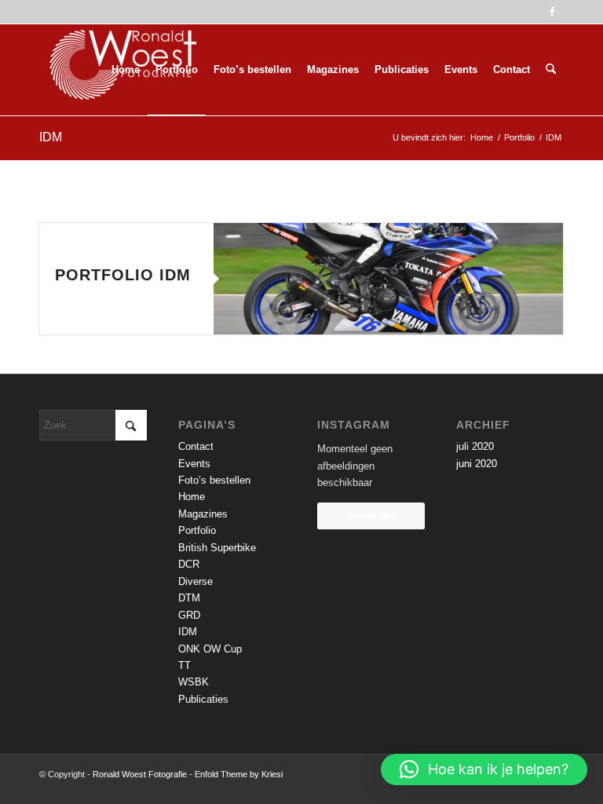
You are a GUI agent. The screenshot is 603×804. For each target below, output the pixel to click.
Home (191, 496)
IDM (50, 137)
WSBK (193, 682)
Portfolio (197, 530)
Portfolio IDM (123, 274)
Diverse (195, 581)
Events (194, 464)
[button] (484, 769)
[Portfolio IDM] (388, 278)
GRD (189, 615)
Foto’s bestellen (214, 480)
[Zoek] (551, 69)
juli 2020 (475, 446)
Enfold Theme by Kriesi (239, 774)
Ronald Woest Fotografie (140, 774)
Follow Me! (371, 515)
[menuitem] (126, 69)
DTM (189, 598)
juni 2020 (476, 464)
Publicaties (203, 699)
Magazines (203, 514)
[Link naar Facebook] (552, 12)
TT (184, 665)
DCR (188, 564)
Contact (196, 446)
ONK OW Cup (210, 649)
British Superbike (217, 548)
